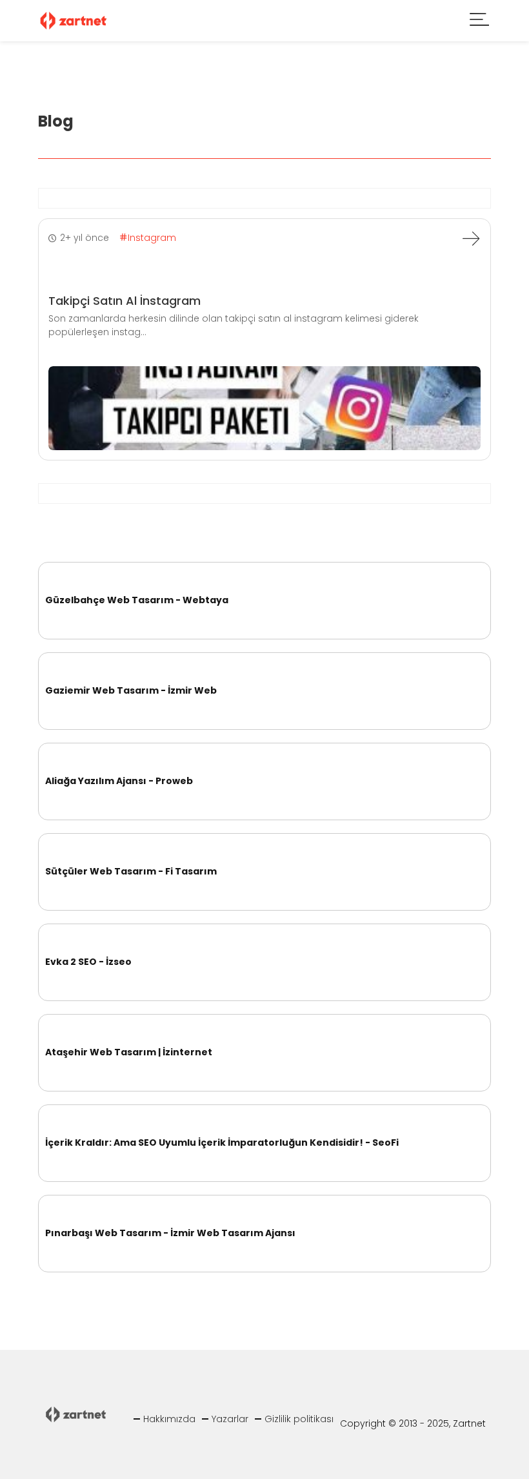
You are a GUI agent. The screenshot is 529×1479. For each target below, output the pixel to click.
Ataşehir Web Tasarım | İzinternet (128, 1052)
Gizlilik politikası (299, 1418)
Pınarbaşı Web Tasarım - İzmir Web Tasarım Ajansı (170, 1232)
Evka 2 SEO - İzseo (88, 961)
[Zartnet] (73, 19)
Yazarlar (230, 1418)
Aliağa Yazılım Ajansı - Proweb (119, 780)
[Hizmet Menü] (480, 21)
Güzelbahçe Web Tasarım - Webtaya (136, 600)
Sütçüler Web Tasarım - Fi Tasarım (131, 871)
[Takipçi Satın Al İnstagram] (471, 238)
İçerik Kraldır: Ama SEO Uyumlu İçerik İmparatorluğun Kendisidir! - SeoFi (222, 1142)
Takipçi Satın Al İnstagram (124, 301)
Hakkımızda (169, 1418)
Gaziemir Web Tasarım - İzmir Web (131, 690)
